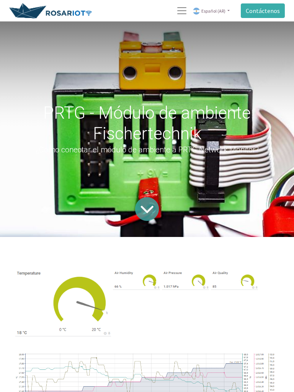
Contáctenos (263, 11)
